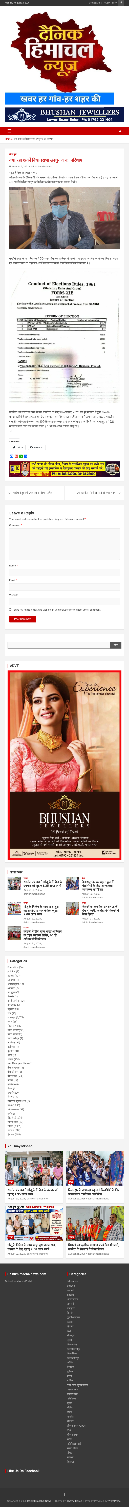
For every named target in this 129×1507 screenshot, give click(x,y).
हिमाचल (11, 1134)
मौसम (10, 1088)
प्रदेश (10, 1080)
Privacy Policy (110, 3)
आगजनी (11, 988)
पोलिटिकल (12, 1076)
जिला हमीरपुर (13, 1038)
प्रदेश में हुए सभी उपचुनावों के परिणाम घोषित (32, 492)
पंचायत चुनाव (13, 1067)
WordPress (114, 1500)
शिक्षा (83, 878)
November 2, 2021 (19, 166)
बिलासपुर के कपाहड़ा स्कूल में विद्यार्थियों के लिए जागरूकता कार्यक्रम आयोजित (98, 886)
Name (13, 565)
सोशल (26, 878)
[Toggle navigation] (9, 131)
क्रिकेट (11, 1009)
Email (13, 580)
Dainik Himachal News (39, 1500)
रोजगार (11, 1096)
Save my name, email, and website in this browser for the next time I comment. (57, 609)
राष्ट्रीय (11, 1092)
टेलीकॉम (11, 1046)
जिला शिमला (13, 1034)
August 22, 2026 (90, 894)
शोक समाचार (13, 1109)
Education (13, 967)
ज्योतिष (11, 1042)
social (11, 975)
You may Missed (20, 1146)
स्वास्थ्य (26, 928)
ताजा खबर (16, 872)
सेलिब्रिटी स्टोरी (15, 1117)
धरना (10, 1055)
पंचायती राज (13, 1071)
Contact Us (94, 3)
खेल (9, 1013)
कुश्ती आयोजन (14, 1000)
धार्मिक (10, 1059)
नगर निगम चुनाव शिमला (18, 1063)
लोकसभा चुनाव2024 (17, 1101)
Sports (11, 979)
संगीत (10, 1113)
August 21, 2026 (90, 918)
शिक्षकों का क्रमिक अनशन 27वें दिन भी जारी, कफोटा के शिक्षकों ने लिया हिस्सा (100, 910)
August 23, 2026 (32, 890)
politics (11, 971)
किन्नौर (11, 996)
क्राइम (11, 1004)
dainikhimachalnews (41, 166)
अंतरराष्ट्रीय (13, 984)
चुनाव (10, 1021)
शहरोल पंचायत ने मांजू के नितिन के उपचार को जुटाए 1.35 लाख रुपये (43, 884)
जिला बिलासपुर (14, 1030)
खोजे (116, 645)
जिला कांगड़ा (13, 1025)
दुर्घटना (11, 1050)
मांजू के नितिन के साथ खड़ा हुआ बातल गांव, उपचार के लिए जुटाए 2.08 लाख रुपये (41, 910)
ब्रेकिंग (11, 1084)
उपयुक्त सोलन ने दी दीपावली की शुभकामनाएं (96, 492)
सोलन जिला (13, 1122)
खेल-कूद (12, 154)
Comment (15, 525)
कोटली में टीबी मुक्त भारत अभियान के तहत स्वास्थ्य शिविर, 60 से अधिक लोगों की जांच (43, 935)
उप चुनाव (12, 992)
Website (13, 595)
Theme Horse (74, 1500)
